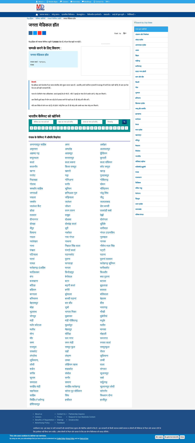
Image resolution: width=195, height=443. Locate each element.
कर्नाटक (138, 119)
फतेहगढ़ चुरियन (107, 263)
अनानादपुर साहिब (38, 144)
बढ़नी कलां (70, 285)
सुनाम (32, 377)
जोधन (68, 206)
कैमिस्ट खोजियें (40, 18)
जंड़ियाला (69, 197)
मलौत (102, 325)
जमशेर (33, 201)
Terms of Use (84, 438)
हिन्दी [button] (107, 2)
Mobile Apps (53, 2)
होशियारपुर (35, 404)
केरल (137, 124)
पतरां (32, 259)
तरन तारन (70, 210)
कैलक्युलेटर (80, 14)
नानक (103, 241)
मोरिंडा (68, 333)
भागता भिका (70, 311)
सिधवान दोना (106, 395)
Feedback (61, 423)
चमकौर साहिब (36, 188)
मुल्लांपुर (68, 325)
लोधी (32, 364)
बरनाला (33, 294)
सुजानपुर (104, 373)
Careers (65, 2)
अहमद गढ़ (34, 153)
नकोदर (68, 232)
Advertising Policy (42, 423)
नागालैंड (138, 156)
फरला (68, 267)
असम (137, 50)
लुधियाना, (34, 360)
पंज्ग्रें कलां (70, 250)
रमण (32, 342)
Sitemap (60, 420)
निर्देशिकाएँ (130, 14)
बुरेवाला (68, 294)
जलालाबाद (105, 201)
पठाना (103, 254)
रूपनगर (104, 338)
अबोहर (103, 144)
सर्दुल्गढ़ (103, 382)
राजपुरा (33, 347)
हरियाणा (138, 98)
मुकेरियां (103, 316)
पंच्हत (32, 250)
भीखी (102, 311)
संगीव (32, 373)
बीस (102, 303)
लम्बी (102, 360)
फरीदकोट (104, 267)
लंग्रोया (33, 355)
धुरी (66, 228)
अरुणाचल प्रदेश (140, 45)
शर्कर (32, 368)
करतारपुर (69, 157)
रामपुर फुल (70, 347)
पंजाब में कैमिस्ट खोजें (54, 18)
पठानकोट (69, 254)
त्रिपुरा (137, 199)
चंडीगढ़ (137, 61)
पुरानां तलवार (106, 259)
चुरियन (68, 188)
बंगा (31, 276)
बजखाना (34, 281)
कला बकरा (70, 162)
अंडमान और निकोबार (142, 34)
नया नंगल (69, 237)
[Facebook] (30, 33)
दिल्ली (137, 82)
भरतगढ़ (103, 307)
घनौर (67, 184)
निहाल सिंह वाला (72, 245)
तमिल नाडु (138, 188)
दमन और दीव (139, 77)
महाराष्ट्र (138, 135)
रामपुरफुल (104, 347)
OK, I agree (159, 437)
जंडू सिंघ (104, 193)
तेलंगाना (137, 193)
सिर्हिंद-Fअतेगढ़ (37, 399)
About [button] (40, 2)
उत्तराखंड (138, 209)
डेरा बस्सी (104, 206)
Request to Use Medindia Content (82, 417)
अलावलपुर (105, 149)
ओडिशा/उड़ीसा (140, 161)
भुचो (67, 307)
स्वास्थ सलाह (44, 14)
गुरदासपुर (104, 175)
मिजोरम (137, 151)
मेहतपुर (68, 329)
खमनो (68, 171)
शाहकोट (69, 368)
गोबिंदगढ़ (104, 179)
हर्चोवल (68, 399)
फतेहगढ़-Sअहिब (37, 267)
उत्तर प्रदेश (139, 204)
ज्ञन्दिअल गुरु (71, 193)
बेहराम (103, 298)
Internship (76, 2)
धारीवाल (104, 228)
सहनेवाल (34, 391)
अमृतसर (34, 149)
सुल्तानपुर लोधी (107, 386)
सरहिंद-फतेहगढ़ (72, 386)
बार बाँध (68, 303)
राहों (67, 351)
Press (59, 417)
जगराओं (33, 193)
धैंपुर (32, 228)
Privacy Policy (70, 438)
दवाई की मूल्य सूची (118, 14)
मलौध (32, 329)
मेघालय (137, 146)
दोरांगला (104, 219)
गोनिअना (69, 179)
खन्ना (32, 171)
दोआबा (68, 219)
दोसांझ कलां (70, 223)
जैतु (102, 197)
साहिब (32, 395)
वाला (102, 364)
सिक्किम (138, 183)
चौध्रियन (104, 188)
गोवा (136, 87)
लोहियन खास (71, 364)
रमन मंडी (69, 342)
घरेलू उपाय (55, 14)
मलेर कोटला (35, 325)
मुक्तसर (68, 316)
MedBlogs (87, 2)
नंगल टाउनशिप (107, 232)
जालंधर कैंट (35, 206)
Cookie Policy (61, 438)
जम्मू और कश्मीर (140, 109)
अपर (67, 144)
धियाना (33, 232)
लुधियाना (104, 355)
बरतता (103, 289)
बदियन (33, 289)
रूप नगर (69, 338)
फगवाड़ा (69, 263)
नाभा (32, 245)
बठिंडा (32, 285)
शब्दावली (106, 14)
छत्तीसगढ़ (138, 66)
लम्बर (67, 360)
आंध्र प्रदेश (139, 40)
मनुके (102, 320)
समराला (33, 382)
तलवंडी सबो (105, 210)
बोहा (32, 307)
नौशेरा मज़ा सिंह (107, 245)
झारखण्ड (138, 114)
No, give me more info (171, 437)
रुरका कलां (105, 342)
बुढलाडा (104, 285)
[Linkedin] (44, 33)
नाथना (68, 241)
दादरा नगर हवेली (140, 71)
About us (38, 414)
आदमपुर (69, 153)
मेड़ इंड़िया (30, 18)
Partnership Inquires (77, 414)
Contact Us (99, 2)
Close (182, 437)
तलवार (33, 215)
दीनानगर (34, 219)
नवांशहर (34, 241)
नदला (32, 237)
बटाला (103, 281)
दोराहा (32, 223)
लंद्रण (68, 355)
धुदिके (103, 223)
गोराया (33, 184)
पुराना (67, 259)
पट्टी (102, 250)
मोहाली (103, 333)
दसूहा (67, 215)
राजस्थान (138, 177)
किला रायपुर (70, 166)
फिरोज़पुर (69, 272)
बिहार (137, 55)
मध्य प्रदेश (138, 130)
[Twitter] (35, 33)
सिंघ (67, 395)
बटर (67, 281)
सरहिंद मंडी (35, 386)
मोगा (32, 333)
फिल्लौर (103, 272)
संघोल (68, 373)
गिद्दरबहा (33, 179)
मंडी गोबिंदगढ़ (71, 320)
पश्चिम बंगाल (139, 214)
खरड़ (102, 171)
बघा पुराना (104, 276)
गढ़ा (66, 175)
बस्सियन (34, 298)
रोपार (102, 351)
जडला (33, 197)
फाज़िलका (34, 272)
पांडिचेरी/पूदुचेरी (140, 167)
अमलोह (68, 149)
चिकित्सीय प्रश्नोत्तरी (94, 14)
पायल (32, 263)
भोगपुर (33, 316)
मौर (31, 338)
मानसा (103, 329)
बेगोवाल (68, 276)
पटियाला (34, 254)
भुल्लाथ (33, 311)
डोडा (32, 210)
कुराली (103, 157)
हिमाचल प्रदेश (140, 103)
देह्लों (102, 215)
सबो (102, 377)
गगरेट (32, 175)
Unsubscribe (74, 420)
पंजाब (137, 172)
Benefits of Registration (44, 420)
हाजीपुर (103, 399)
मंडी (31, 320)
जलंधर (68, 201)
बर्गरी (67, 289)
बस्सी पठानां (70, 298)
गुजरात (137, 93)
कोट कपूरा (105, 166)
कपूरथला (34, 157)
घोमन (102, 184)
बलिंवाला (104, 294)
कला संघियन (106, 162)
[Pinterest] (40, 33)
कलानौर (33, 166)
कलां (32, 162)
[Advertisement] (106, 60)
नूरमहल (103, 237)
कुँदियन (103, 153)
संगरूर (103, 368)
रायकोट (33, 351)
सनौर (67, 377)
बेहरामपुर (34, 303)
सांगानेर (103, 391)
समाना (68, 382)
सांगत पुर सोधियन (73, 391)
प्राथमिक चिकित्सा (68, 14)
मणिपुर (137, 140)
